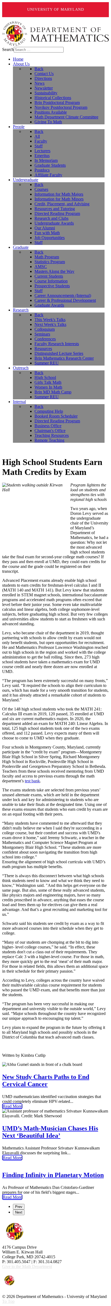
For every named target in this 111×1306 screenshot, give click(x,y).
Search (8, 49)
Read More (12, 1106)
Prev (18, 1207)
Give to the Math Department (27, 1266)
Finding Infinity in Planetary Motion (53, 1174)
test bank (32, 781)
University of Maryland (55, 10)
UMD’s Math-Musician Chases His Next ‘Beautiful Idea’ (50, 1132)
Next (18, 1212)
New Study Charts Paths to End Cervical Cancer (45, 1080)
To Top (8, 1301)
